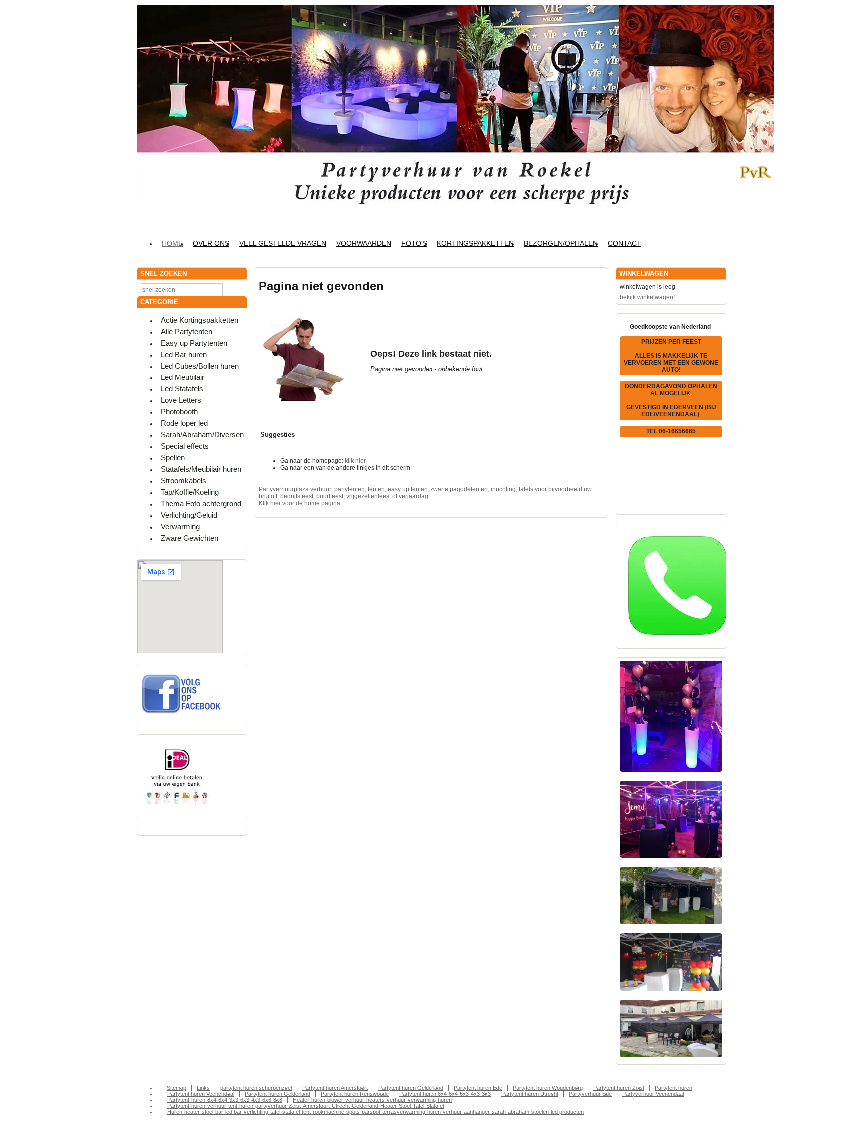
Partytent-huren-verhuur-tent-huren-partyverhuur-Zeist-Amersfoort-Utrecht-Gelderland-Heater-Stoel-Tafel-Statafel (305, 1106)
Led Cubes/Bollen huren (200, 366)
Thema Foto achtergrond (201, 503)
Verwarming (180, 526)
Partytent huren (673, 1088)
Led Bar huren (184, 354)
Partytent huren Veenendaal (200, 1094)
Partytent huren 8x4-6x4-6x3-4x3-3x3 (445, 1094)
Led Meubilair (182, 377)
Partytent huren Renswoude (355, 1094)
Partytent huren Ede (478, 1088)
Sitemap (176, 1088)
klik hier (355, 460)
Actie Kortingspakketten (199, 320)
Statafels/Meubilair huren (201, 469)
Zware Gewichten (189, 538)
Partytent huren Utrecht (529, 1094)
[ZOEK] (237, 289)
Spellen (173, 457)
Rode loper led (184, 423)
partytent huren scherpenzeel (256, 1088)
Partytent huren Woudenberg (548, 1088)
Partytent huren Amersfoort (335, 1088)
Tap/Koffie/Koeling (190, 492)
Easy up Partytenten (194, 343)
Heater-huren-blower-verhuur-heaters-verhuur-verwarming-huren (372, 1100)
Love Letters (181, 400)
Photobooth (179, 411)
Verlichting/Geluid (189, 515)
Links (203, 1088)
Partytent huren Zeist (618, 1088)
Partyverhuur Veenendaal (653, 1094)
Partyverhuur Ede (590, 1094)
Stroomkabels (183, 480)
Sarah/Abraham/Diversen (202, 434)
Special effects (185, 446)
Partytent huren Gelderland (410, 1088)
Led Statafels (182, 388)
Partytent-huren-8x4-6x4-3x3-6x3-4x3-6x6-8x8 (224, 1100)
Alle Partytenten (186, 331)
